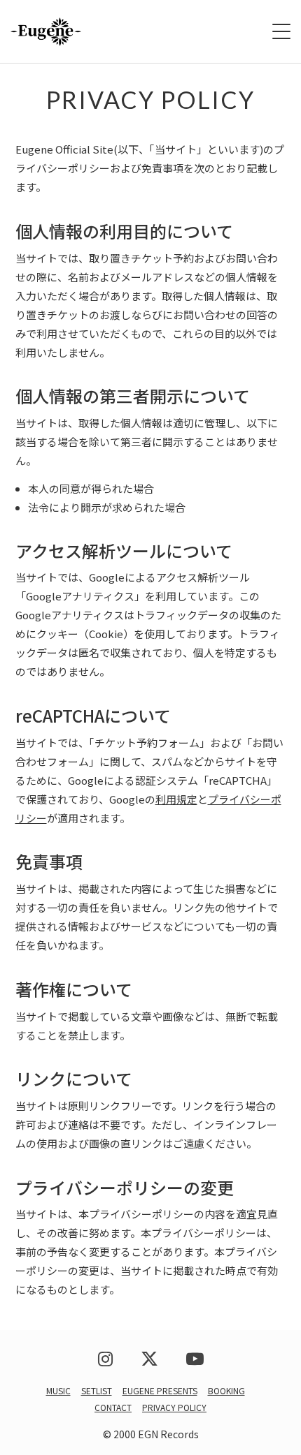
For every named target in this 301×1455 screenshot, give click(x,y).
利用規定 (176, 799)
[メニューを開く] (281, 31)
